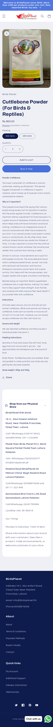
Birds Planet (22, 719)
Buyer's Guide (13, 645)
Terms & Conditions (16, 631)
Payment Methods (15, 638)
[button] (3, 16)
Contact (10, 652)
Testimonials (12, 692)
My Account (12, 671)
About (9, 625)
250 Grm (27, 136)
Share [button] (9, 377)
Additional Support (16, 678)
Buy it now (26, 169)
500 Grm (10, 136)
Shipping (6, 125)
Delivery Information (16, 685)
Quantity (6, 143)
